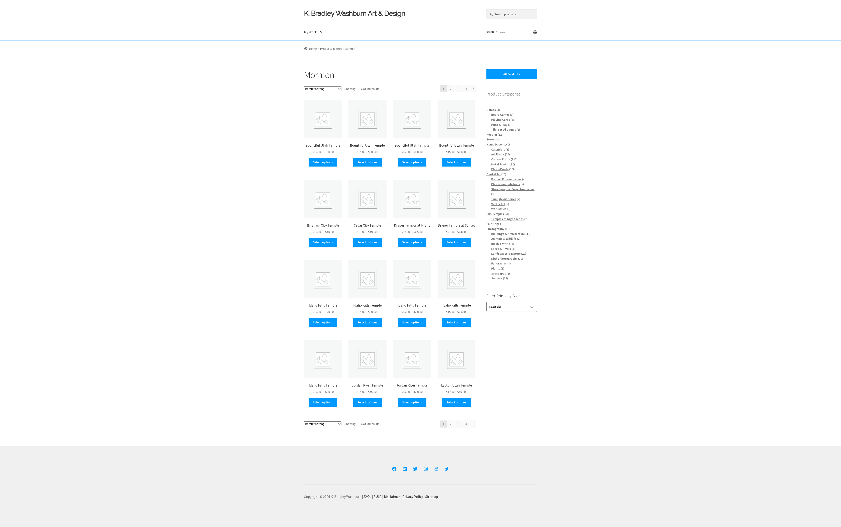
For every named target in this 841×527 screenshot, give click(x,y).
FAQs (367, 496)
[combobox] (509, 306)
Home (313, 49)
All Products (511, 74)
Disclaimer (392, 496)
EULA (378, 496)
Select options (323, 162)
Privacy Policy (412, 496)
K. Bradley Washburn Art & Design (354, 13)
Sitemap (431, 496)
